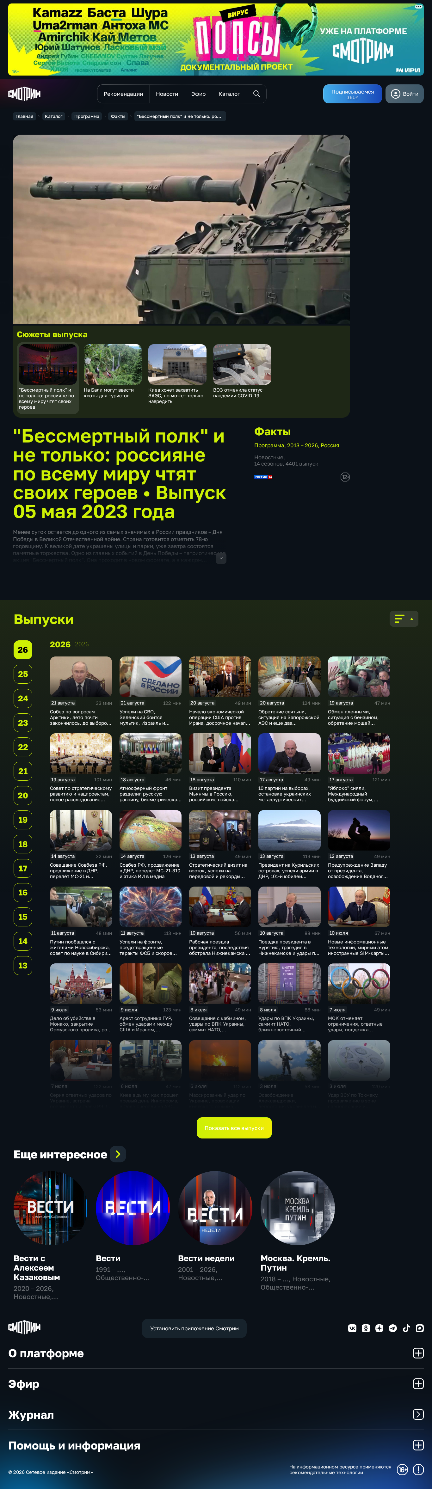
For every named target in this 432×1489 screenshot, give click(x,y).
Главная (24, 116)
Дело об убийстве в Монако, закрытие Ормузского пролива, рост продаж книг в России (81, 1026)
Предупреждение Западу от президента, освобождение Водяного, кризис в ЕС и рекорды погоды (358, 876)
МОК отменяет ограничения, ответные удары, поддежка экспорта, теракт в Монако (355, 1029)
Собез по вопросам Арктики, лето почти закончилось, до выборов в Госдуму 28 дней (79, 720)
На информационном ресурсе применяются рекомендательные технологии (340, 1469)
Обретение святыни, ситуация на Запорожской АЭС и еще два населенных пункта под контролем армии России (288, 723)
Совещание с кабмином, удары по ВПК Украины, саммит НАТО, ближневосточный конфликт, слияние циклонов (217, 1032)
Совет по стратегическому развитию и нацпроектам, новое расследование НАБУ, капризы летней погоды (81, 799)
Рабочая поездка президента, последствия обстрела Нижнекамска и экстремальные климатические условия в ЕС (219, 956)
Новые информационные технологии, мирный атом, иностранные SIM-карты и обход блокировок (359, 950)
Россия (330, 445)
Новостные (268, 457)
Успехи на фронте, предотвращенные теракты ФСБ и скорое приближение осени (146, 950)
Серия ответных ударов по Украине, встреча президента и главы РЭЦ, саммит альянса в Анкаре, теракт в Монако (81, 1106)
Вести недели (206, 1258)
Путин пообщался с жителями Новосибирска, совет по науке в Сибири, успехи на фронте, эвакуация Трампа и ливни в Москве (80, 956)
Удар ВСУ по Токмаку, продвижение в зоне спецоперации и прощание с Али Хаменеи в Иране (357, 1106)
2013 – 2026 (302, 445)
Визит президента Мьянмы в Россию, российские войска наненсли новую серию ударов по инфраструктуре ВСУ (216, 802)
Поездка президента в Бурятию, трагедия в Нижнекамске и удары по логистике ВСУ (288, 950)
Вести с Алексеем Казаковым (37, 1267)
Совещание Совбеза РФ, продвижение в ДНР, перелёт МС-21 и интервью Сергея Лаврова (80, 873)
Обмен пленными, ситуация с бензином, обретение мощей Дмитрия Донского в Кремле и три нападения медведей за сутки (357, 726)
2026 (82, 644)
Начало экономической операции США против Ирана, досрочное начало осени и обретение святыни (219, 723)
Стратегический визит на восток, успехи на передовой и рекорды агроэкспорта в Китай (218, 873)
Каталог (53, 116)
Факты (118, 116)
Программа (86, 116)
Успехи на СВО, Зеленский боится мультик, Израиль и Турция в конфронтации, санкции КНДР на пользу (149, 723)
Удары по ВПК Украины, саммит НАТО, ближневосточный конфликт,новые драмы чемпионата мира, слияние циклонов (286, 1032)
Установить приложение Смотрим (194, 1328)
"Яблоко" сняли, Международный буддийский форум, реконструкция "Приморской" (351, 799)
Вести (108, 1258)
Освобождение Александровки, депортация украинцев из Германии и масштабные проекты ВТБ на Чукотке (288, 1106)
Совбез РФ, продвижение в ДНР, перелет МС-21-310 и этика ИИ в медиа (150, 870)
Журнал (31, 1414)
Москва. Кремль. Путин (295, 1262)
